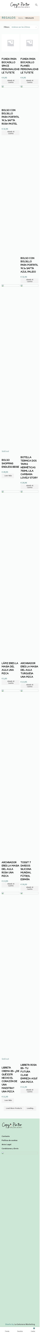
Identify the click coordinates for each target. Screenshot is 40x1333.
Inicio (20, 18)
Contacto (6, 1136)
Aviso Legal (6, 1144)
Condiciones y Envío (10, 1148)
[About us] (20, 1133)
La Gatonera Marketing (24, 1324)
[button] (36, 6)
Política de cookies (9, 1140)
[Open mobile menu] (3, 5)
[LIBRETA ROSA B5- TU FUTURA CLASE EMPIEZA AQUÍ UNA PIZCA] (29, 975)
